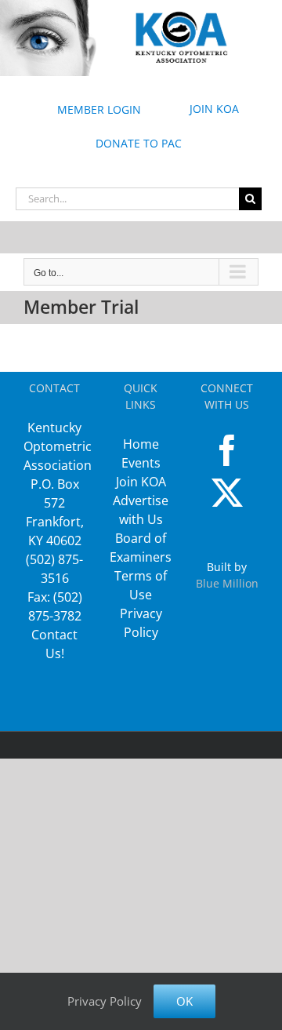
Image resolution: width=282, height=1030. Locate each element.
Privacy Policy (104, 1001)
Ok (184, 1001)
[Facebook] (227, 450)
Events (141, 462)
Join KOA (141, 481)
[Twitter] (227, 492)
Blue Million (227, 583)
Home (141, 444)
